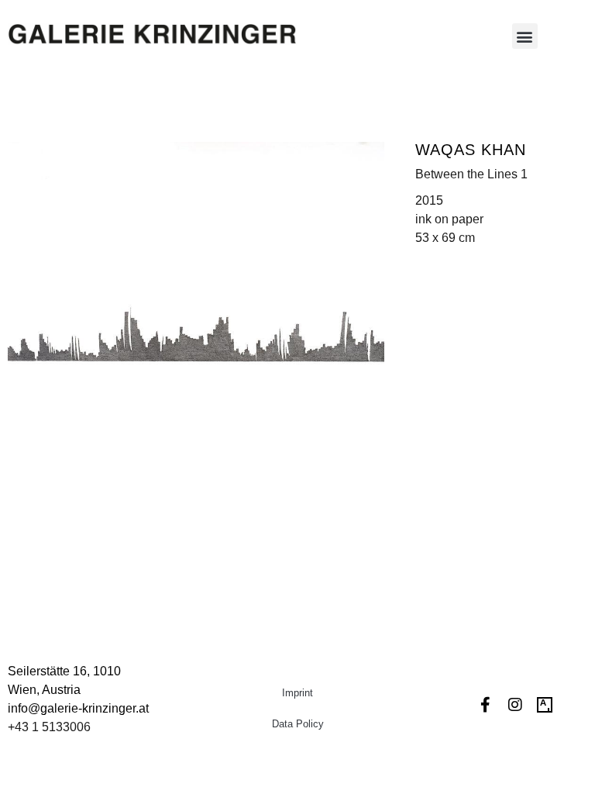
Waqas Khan (470, 149)
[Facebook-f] (486, 705)
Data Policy (298, 724)
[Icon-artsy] (544, 705)
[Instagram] (515, 705)
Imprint (297, 693)
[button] (525, 36)
